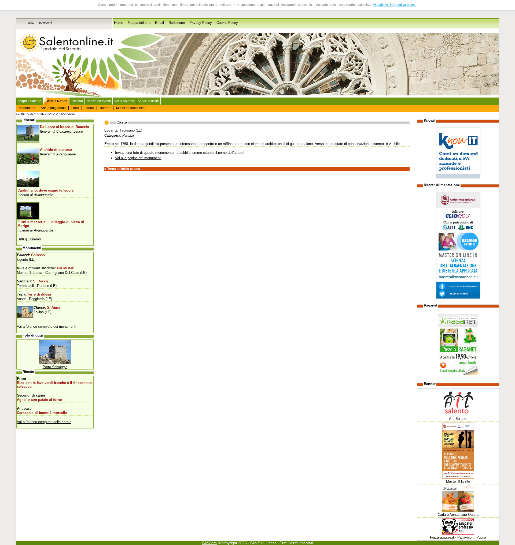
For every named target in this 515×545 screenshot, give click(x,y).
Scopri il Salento (29, 101)
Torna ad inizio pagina (123, 169)
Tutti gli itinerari (29, 239)
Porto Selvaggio (55, 367)
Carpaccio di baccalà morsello (42, 413)
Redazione (176, 23)
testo (31, 22)
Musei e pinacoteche (131, 108)
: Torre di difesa (34, 294)
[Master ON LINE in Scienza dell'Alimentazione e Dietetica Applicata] (458, 298)
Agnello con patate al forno (39, 400)
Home (118, 23)
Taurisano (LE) (131, 130)
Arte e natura (47, 113)
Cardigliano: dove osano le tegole (45, 190)
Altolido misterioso (56, 150)
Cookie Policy (227, 23)
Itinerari (105, 108)
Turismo (77, 101)
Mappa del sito (139, 23)
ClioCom (209, 543)
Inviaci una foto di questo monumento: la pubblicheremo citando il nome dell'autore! (179, 153)
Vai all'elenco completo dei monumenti (46, 326)
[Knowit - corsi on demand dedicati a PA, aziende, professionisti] (458, 177)
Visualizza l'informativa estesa (395, 5)
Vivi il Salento (124, 101)
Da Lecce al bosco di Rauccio (64, 127)
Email (159, 23)
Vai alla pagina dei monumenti (138, 158)
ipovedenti (45, 22)
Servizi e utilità (148, 101)
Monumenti (27, 108)
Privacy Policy (200, 23)
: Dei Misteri (46, 268)
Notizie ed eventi (98, 101)
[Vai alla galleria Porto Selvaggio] (55, 363)
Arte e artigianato (53, 108)
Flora (75, 108)
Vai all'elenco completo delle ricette (44, 422)
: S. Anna (47, 307)
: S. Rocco (32, 281)
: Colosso (31, 255)
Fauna (89, 108)
